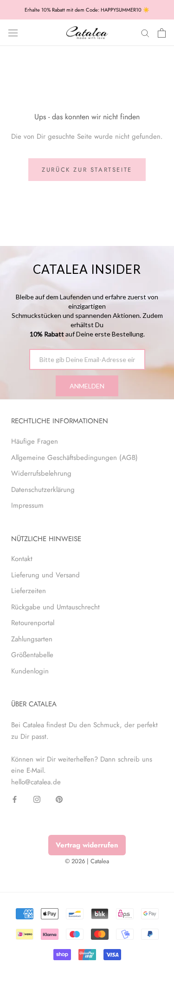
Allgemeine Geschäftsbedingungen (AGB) (74, 457)
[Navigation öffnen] (13, 33)
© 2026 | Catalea (87, 861)
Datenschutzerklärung (43, 490)
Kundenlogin (30, 671)
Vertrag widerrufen (87, 845)
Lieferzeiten (28, 591)
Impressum (27, 505)
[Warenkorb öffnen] (162, 33)
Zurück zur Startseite (87, 169)
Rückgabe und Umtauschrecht (55, 607)
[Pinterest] (59, 799)
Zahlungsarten (31, 639)
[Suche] (145, 33)
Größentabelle (32, 655)
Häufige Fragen (34, 441)
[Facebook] (14, 799)
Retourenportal (32, 623)
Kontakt (21, 559)
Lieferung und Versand (45, 575)
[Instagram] (36, 799)
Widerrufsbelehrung (41, 473)
